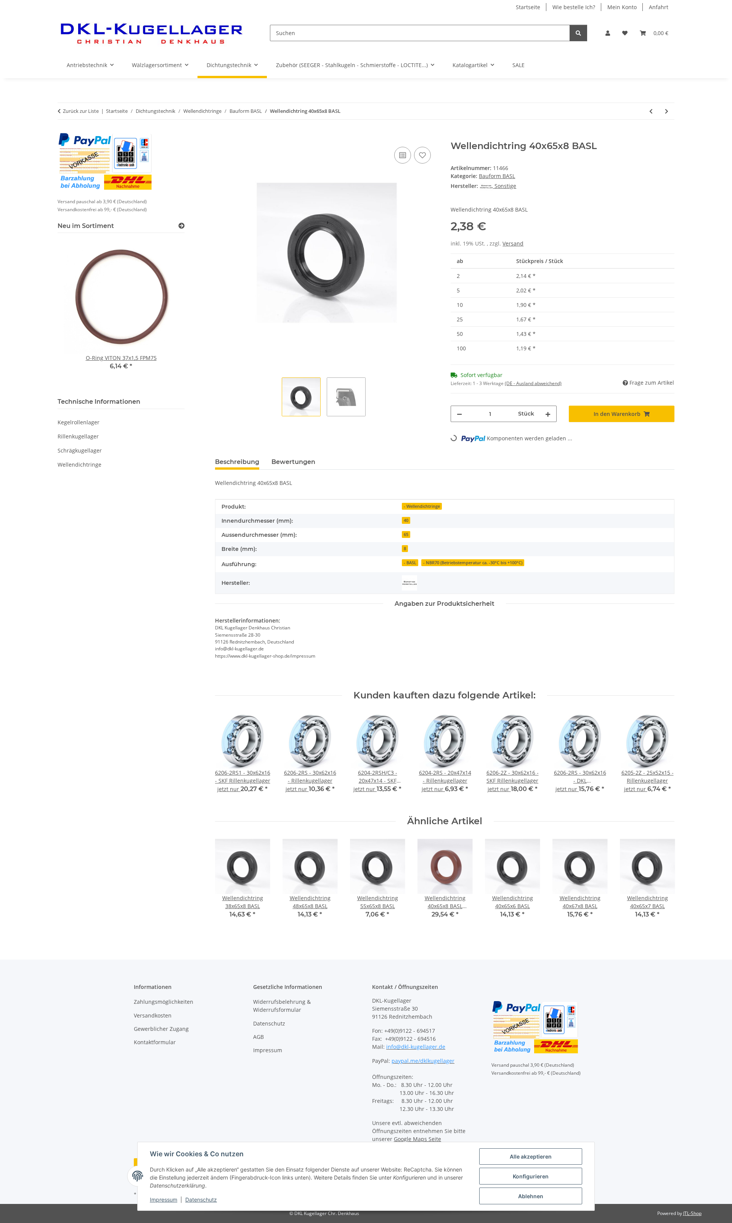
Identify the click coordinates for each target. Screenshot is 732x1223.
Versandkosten (153, 1015)
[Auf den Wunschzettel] (422, 155)
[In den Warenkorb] (221, 136)
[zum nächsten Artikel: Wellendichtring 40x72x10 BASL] (666, 111)
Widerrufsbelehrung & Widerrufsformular (282, 1005)
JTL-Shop (692, 1213)
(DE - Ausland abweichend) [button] (533, 383)
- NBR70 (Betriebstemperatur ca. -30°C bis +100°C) (472, 562)
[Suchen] (578, 33)
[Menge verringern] (459, 414)
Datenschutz (201, 1199)
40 (406, 520)
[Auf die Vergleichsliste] (402, 155)
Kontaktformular (155, 1042)
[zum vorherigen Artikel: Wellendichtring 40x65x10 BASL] (651, 111)
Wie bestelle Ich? (573, 7)
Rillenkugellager (78, 436)
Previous (227, 758)
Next (662, 758)
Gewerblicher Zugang (161, 1028)
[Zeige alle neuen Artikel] (181, 226)
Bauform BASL (497, 176)
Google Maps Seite (417, 1139)
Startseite (528, 7)
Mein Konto (622, 7)
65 (406, 534)
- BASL (410, 562)
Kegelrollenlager (79, 422)
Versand (512, 243)
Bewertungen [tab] (293, 461)
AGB (258, 1036)
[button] (607, 33)
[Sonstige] (409, 583)
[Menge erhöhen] (547, 414)
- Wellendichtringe (422, 506)
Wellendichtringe (79, 464)
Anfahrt (658, 7)
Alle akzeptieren (531, 1156)
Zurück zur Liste (81, 111)
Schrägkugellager (80, 450)
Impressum (163, 1199)
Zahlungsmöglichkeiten (163, 1001)
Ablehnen (530, 1196)
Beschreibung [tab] (237, 461)
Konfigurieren (531, 1176)
